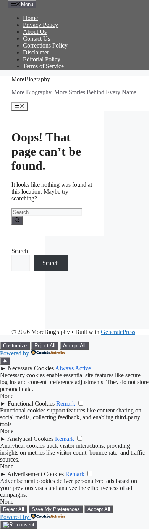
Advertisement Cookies (35, 474)
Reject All (44, 345)
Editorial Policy (41, 59)
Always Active (73, 368)
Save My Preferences (56, 509)
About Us (35, 31)
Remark (65, 403)
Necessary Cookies (31, 368)
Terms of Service (43, 66)
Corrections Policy (45, 45)
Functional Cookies (31, 403)
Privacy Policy (40, 24)
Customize (15, 345)
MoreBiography (30, 79)
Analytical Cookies (30, 438)
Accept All (74, 345)
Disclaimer (36, 52)
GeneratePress (118, 332)
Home (30, 18)
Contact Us (36, 38)
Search (19, 251)
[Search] (17, 220)
